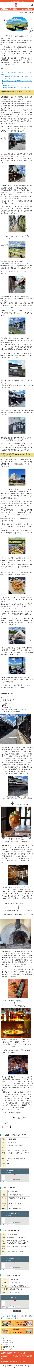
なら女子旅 (15, 1316)
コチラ (21, 903)
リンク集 (6, 1344)
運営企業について (8, 1347)
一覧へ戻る (17, 1311)
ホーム (2, 1316)
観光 (8, 1316)
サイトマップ (7, 1349)
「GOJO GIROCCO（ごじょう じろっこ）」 (16, 87)
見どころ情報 (7, 1340)
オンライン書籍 (8, 1342)
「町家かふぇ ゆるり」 (9, 85)
